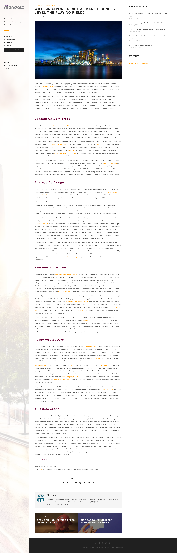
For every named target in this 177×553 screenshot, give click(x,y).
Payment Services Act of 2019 (66, 274)
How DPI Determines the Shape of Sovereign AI (147, 29)
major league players (70, 377)
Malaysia (71, 150)
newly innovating (70, 257)
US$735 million (64, 291)
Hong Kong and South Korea (65, 153)
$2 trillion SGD (79, 310)
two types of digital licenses (63, 126)
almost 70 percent (110, 163)
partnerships (59, 332)
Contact (8, 45)
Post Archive (10, 65)
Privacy (8, 62)
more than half (57, 169)
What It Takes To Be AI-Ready (140, 45)
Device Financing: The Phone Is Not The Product (147, 23)
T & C (6, 68)
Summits (8, 42)
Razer (73, 365)
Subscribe (14, 49)
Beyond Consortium (105, 365)
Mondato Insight (104, 547)
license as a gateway (62, 379)
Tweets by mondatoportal (138, 63)
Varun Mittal (86, 320)
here (40, 469)
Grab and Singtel (91, 346)
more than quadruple (60, 144)
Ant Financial (96, 358)
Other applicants (41, 365)
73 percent (100, 144)
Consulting (9, 39)
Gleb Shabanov (107, 389)
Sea (91, 365)
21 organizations (46, 86)
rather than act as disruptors (77, 301)
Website (66, 505)
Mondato (8, 36)
